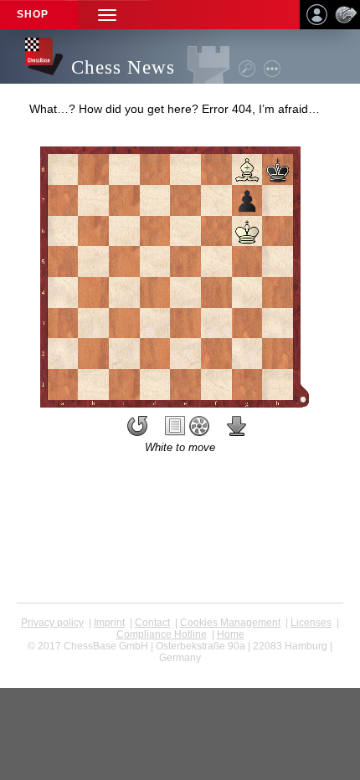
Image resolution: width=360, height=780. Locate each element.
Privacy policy (52, 623)
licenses (311, 623)
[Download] (237, 426)
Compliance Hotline (161, 634)
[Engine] (199, 426)
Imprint (109, 623)
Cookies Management (230, 623)
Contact (152, 623)
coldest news (180, 669)
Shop (33, 14)
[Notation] (175, 426)
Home (230, 634)
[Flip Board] (137, 426)
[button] (107, 14)
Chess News (123, 67)
